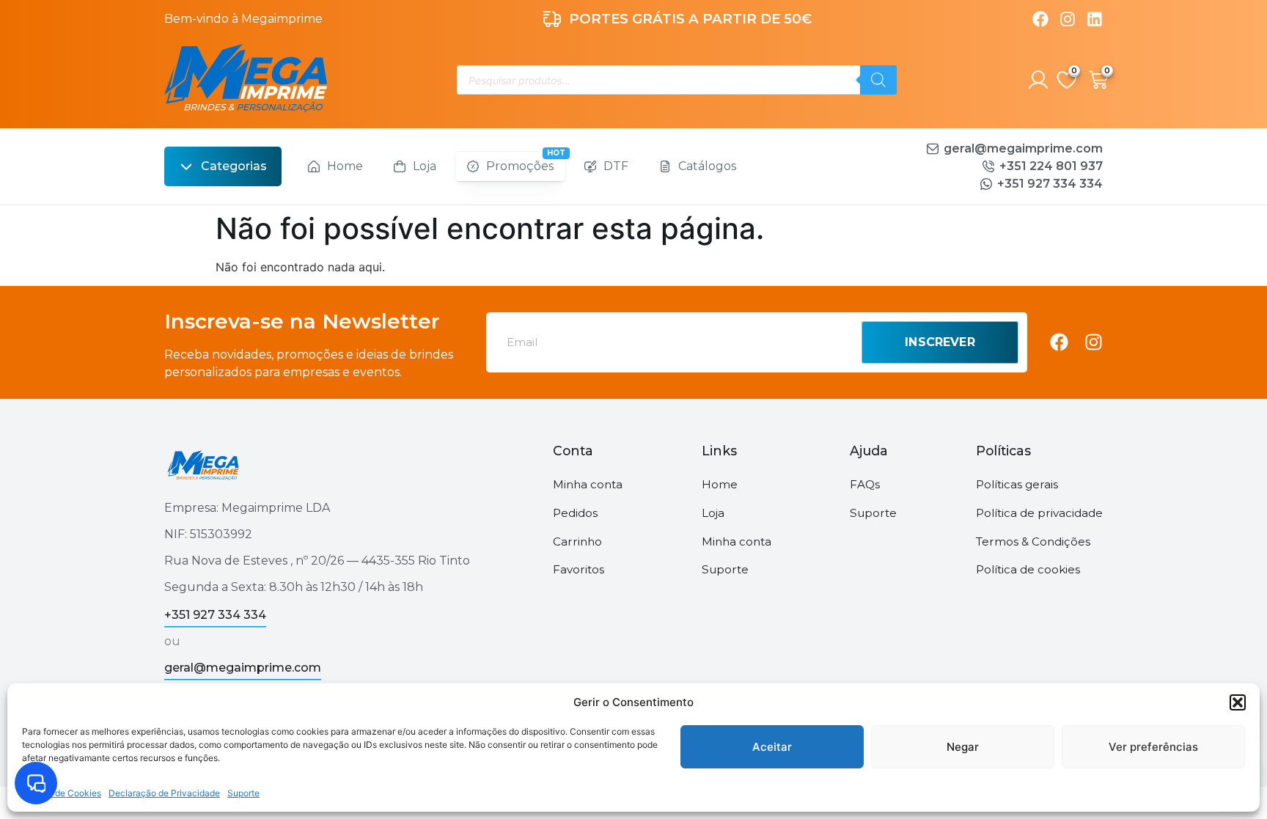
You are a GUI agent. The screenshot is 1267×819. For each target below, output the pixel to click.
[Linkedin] (1095, 19)
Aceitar (772, 747)
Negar (963, 747)
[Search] (878, 80)
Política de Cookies (61, 792)
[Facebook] (1040, 19)
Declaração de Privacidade (164, 792)
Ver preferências (1153, 747)
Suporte (243, 792)
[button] (1237, 702)
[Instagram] (1067, 19)
